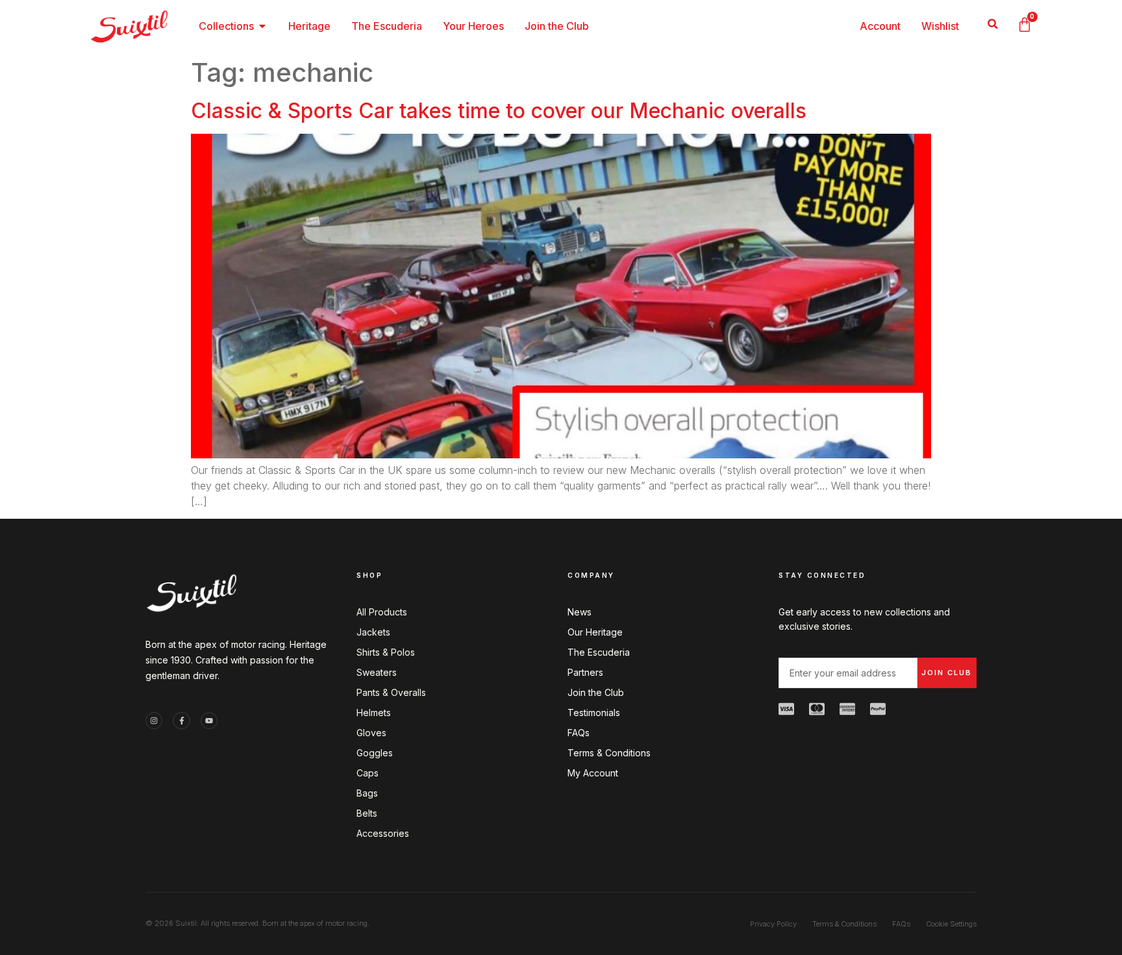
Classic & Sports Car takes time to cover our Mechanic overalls (498, 110)
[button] (993, 23)
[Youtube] (209, 720)
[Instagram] (153, 720)
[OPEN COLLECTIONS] (262, 26)
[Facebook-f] (181, 720)
